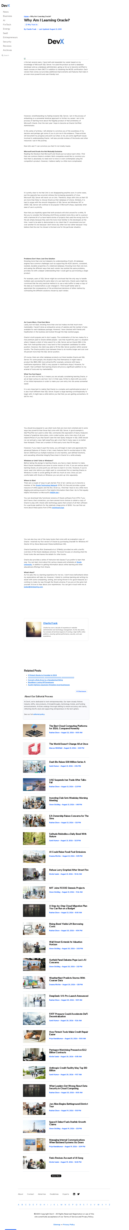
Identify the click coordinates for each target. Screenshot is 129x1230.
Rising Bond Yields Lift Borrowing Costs (66, 925)
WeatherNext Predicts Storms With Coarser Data (67, 979)
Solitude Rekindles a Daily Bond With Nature (67, 835)
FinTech (7, 24)
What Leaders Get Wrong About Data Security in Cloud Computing (68, 1087)
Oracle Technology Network (46, 485)
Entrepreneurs (9, 37)
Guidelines (54, 1194)
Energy (6, 28)
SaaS (5, 33)
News (6, 11)
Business (7, 16)
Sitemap (56, 1224)
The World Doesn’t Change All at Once (68, 744)
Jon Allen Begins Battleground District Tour (68, 1105)
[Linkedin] (74, 1194)
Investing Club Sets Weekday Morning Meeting (68, 799)
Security (7, 41)
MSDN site (54, 493)
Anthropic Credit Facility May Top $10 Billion (68, 1069)
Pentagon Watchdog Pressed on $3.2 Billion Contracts (67, 1051)
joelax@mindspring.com (33, 587)
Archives (7, 50)
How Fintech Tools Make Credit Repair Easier (68, 1033)
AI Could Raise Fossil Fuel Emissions (67, 852)
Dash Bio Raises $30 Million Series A (67, 762)
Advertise (42, 1194)
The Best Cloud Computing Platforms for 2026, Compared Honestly (68, 727)
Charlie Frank (50, 623)
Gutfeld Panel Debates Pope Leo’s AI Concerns (67, 961)
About (20, 1194)
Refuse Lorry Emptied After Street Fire (68, 870)
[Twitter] (78, 1194)
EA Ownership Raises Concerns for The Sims (68, 817)
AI (4, 20)
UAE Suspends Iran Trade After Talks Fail (67, 781)
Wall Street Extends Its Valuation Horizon (65, 943)
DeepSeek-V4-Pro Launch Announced (68, 995)
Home (26, 16)
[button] (56, 1176)
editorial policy (39, 714)
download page (58, 508)
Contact (30, 1194)
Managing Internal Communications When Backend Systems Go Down (67, 1141)
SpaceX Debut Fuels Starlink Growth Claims (67, 1123)
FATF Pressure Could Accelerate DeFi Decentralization (68, 1015)
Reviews (7, 46)
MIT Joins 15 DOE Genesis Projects (67, 888)
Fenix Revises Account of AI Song (66, 1157)
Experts (66, 1194)
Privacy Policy (69, 1224)
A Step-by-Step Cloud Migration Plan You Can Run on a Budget (68, 907)
